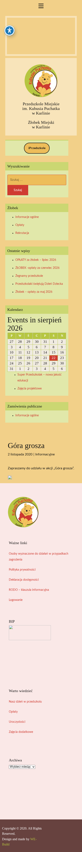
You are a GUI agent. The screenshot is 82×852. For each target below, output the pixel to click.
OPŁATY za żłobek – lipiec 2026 (35, 260)
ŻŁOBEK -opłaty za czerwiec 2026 (37, 267)
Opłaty (19, 225)
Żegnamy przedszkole (29, 275)
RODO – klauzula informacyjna (29, 589)
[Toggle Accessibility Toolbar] (9, 30)
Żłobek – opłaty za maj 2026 (33, 291)
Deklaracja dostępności (24, 579)
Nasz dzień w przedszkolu (25, 701)
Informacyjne (45, 454)
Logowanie (15, 600)
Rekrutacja (22, 233)
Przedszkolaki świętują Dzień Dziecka (39, 283)
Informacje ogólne (27, 217)
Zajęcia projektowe (29, 388)
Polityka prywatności (22, 569)
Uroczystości (17, 721)
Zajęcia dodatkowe (21, 732)
